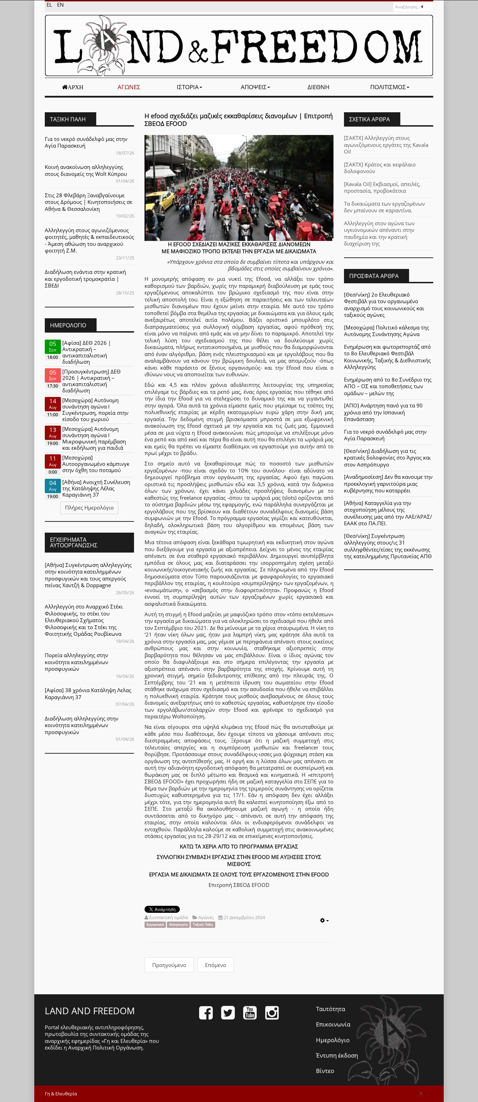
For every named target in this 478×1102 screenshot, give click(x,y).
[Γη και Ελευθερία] (239, 45)
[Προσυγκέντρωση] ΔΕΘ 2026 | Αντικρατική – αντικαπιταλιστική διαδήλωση (91, 381)
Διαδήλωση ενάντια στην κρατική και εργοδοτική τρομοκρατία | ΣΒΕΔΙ (85, 278)
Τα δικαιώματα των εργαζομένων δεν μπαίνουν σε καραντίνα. (384, 207)
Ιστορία (188, 87)
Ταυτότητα (330, 1009)
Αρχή (75, 87)
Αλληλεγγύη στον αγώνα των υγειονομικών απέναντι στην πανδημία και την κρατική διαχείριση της (379, 233)
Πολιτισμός (388, 87)
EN (60, 4)
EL (50, 4)
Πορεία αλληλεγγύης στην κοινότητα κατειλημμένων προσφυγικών (76, 662)
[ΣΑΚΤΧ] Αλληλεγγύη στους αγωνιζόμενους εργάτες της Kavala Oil (386, 144)
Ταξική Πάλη (203, 924)
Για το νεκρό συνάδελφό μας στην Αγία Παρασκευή (86, 142)
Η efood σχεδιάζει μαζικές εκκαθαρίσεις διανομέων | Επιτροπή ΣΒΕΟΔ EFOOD (239, 120)
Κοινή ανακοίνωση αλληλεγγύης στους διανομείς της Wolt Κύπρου (86, 170)
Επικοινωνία (333, 1024)
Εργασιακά (155, 924)
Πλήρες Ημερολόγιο (89, 507)
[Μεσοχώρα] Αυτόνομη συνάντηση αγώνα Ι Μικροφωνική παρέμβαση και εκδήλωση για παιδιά (94, 438)
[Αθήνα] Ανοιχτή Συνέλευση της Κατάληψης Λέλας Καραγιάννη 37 (96, 488)
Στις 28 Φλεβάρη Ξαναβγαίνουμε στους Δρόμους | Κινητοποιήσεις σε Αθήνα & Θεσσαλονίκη (88, 202)
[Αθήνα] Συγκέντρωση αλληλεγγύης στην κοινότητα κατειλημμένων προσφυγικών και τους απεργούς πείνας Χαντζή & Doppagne (88, 575)
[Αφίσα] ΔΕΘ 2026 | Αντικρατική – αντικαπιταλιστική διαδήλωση (86, 352)
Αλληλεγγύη (178, 924)
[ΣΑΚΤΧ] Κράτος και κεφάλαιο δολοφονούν (380, 168)
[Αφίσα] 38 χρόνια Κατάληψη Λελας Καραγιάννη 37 (88, 694)
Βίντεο (325, 1071)
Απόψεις (254, 87)
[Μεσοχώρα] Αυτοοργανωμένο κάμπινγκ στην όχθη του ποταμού (95, 464)
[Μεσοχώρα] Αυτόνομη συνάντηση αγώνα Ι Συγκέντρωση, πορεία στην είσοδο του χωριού (95, 409)
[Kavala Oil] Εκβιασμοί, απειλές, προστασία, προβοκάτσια (382, 187)
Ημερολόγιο (333, 1040)
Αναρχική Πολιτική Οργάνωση (105, 1047)
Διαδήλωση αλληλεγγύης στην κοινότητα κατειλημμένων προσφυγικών (81, 725)
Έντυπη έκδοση (337, 1055)
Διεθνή (319, 87)
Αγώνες (129, 87)
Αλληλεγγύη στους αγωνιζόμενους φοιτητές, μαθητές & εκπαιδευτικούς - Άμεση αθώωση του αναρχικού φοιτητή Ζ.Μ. (89, 240)
